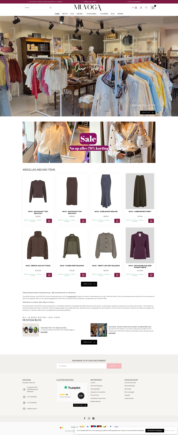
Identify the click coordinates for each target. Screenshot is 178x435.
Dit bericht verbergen (155, 430)
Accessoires (91, 14)
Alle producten (129, 398)
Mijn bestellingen (130, 386)
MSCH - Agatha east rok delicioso (72, 212)
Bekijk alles (88, 284)
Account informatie (130, 383)
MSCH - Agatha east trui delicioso (38, 212)
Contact (93, 383)
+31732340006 (32, 397)
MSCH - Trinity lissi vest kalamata (106, 266)
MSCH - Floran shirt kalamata (72, 266)
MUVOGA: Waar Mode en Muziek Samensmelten (130, 327)
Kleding (79, 14)
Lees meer (44, 332)
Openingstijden (95, 389)
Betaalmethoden (96, 401)
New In (64, 14)
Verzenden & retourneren (98, 398)
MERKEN (120, 14)
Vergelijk (127, 395)
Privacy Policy (95, 395)
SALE (72, 14)
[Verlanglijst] (146, 8)
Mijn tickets (128, 389)
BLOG (113, 14)
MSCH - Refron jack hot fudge (38, 266)
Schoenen (104, 14)
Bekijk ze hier (78, 405)
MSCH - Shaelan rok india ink (106, 211)
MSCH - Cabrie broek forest (140, 211)
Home (57, 14)
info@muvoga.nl (32, 409)
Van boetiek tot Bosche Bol (54, 328)
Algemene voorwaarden (98, 392)
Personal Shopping (96, 386)
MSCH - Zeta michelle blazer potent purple (140, 266)
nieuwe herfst (72, 296)
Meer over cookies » (170, 430)
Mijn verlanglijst (129, 392)
